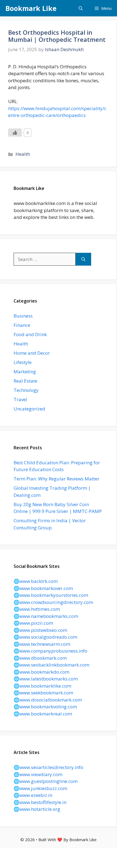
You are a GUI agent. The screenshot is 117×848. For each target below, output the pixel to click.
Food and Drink (30, 334)
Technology (26, 390)
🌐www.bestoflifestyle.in (40, 802)
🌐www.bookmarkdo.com (41, 672)
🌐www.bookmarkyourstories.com (51, 595)
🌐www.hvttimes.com (37, 609)
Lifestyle (23, 362)
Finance (22, 325)
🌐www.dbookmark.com (40, 658)
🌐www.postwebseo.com (40, 630)
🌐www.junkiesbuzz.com (40, 788)
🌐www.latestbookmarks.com (46, 679)
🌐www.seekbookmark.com (43, 692)
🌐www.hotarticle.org (37, 809)
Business (23, 316)
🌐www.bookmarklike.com (42, 686)
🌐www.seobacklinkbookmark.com (51, 665)
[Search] (83, 259)
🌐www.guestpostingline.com (46, 781)
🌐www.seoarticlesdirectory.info (48, 767)
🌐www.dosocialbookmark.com (48, 700)
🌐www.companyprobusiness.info (50, 651)
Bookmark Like (31, 8)
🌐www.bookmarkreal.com (43, 714)
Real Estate (25, 381)
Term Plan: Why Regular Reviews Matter (56, 479)
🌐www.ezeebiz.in (33, 795)
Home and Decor (32, 353)
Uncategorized (29, 409)
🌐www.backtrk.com (36, 581)
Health (23, 154)
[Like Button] (15, 132)
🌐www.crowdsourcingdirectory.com (53, 602)
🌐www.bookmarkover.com (43, 588)
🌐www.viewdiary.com (38, 774)
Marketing (25, 371)
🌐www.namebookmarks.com (46, 616)
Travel (20, 399)
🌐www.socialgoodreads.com (45, 637)
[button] (81, 8)
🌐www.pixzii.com (33, 623)
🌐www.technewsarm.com (42, 644)
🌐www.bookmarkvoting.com (45, 706)
